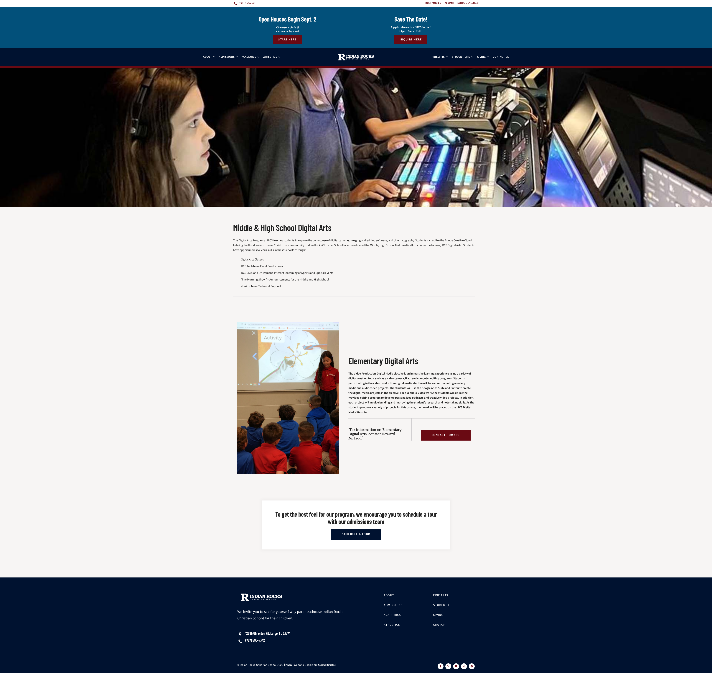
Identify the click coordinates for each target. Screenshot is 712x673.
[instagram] (464, 666)
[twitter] (448, 666)
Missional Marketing (327, 664)
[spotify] (472, 666)
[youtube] (456, 666)
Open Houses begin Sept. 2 (287, 19)
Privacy (289, 664)
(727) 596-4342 (255, 640)
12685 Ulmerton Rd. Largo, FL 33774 (267, 633)
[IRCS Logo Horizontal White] (356, 57)
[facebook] (441, 666)
